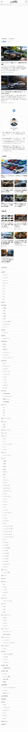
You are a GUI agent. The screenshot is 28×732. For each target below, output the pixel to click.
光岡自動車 (5, 696)
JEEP (4, 330)
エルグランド (6, 710)
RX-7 (4, 612)
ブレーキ (5, 690)
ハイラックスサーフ (7, 512)
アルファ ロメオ (6, 430)
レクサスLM (5, 556)
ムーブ (4, 446)
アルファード (6, 480)
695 (4, 427)
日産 (4, 702)
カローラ (5, 482)
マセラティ (5, 598)
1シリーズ (5, 274)
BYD (4, 302)
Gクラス (5, 620)
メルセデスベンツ (7, 615)
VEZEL (4, 316)
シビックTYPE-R (7, 321)
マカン (4, 595)
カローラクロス (6, 485)
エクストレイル (6, 707)
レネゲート (5, 332)
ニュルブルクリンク (7, 396)
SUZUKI (5, 360)
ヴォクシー (5, 566)
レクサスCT (5, 542)
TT (4, 415)
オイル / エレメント (7, 631)
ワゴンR (5, 387)
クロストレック (6, 352)
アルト (4, 363)
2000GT (5, 461)
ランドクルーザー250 (7, 526)
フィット (5, 327)
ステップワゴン (6, 324)
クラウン (5, 493)
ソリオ (4, 379)
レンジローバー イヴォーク (9, 642)
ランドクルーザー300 (7, 528)
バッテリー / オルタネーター (9, 687)
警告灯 (4, 682)
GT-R (4, 704)
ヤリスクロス (6, 520)
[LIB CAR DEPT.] (14, 1)
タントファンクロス (7, 444)
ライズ (4, 523)
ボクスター (5, 592)
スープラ (5, 501)
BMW (4, 272)
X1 (4, 288)
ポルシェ (5, 581)
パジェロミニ (6, 662)
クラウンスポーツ (7, 496)
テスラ (4, 452)
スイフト (5, 377)
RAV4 (4, 474)
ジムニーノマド (6, 374)
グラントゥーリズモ (7, 600)
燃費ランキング (6, 399)
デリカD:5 (5, 657)
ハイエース (5, 509)
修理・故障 (5, 671)
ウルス (4, 648)
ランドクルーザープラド (8, 537)
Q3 (4, 410)
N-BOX (4, 308)
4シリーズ (5, 283)
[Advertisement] (14, 20)
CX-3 (4, 606)
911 (4, 584)
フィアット (5, 569)
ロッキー (5, 449)
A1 (4, 407)
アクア (4, 477)
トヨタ (4, 41)
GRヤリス (5, 471)
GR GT (4, 466)
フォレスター (6, 355)
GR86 (4, 469)
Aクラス (5, 617)
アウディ (5, 404)
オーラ (4, 713)
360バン (5, 344)
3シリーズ (5, 280)
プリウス (5, 518)
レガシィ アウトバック (8, 357)
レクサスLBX (6, 553)
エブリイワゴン (6, 366)
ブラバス (5, 623)
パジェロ (5, 659)
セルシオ (5, 504)
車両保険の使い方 (7, 668)
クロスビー (5, 368)
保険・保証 (5, 665)
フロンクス (5, 385)
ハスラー (5, 382)
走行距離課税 (6, 401)
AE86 (4, 463)
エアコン (5, 673)
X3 (4, 293)
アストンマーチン (7, 418)
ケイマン (5, 589)
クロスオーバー (6, 338)
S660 (4, 313)
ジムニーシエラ (6, 371)
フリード (5, 575)
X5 (4, 296)
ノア (4, 507)
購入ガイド (5, 721)
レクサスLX (5, 558)
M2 (4, 285)
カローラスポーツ (7, 488)
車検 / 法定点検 (6, 634)
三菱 (4, 651)
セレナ (4, 718)
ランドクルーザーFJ (7, 534)
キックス (5, 715)
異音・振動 (5, 679)
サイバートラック (7, 455)
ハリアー (5, 515)
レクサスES (5, 545)
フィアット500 (6, 572)
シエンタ (5, 433)
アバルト (5, 421)
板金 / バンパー (6, 693)
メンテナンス (6, 628)
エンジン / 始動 (6, 676)
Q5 (4, 412)
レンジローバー (6, 640)
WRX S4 (5, 349)
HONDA (4, 305)
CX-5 (4, 609)
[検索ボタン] (26, 1)
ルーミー (5, 539)
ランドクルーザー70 (7, 531)
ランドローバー (6, 637)
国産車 (4, 699)
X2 (4, 291)
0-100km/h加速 (6, 393)
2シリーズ (5, 277)
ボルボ (4, 578)
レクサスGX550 (6, 547)
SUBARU (5, 341)
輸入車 (4, 724)
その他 (4, 390)
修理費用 (5, 684)
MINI (4, 335)
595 (4, 424)
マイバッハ (5, 625)
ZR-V (4, 318)
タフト (4, 438)
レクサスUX (5, 561)
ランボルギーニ (6, 645)
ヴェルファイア (6, 564)
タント (4, 441)
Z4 (3, 299)
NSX (4, 310)
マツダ (4, 603)
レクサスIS (5, 550)
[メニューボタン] (1, 1)
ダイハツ (5, 436)
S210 (4, 346)
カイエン (5, 587)
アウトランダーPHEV (7, 654)
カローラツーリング (7, 490)
